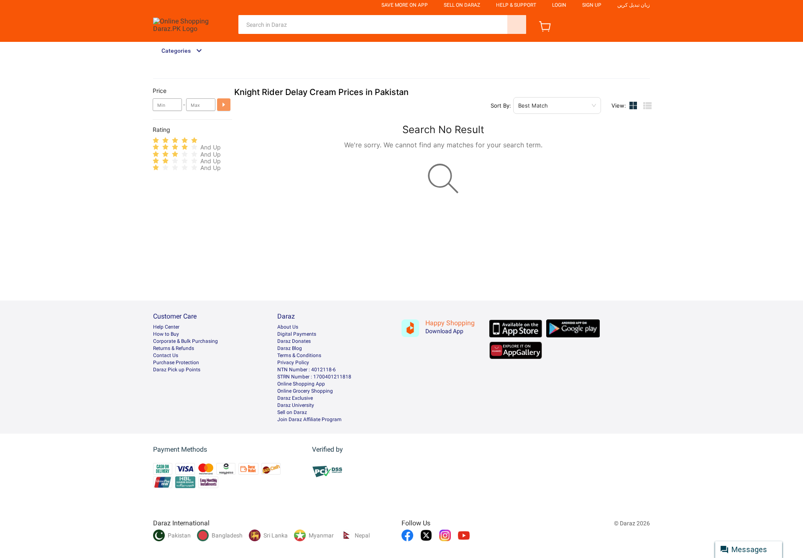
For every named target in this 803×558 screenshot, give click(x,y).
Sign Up (591, 5)
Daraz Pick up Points (176, 370)
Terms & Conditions (299, 355)
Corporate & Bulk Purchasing (185, 341)
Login (559, 5)
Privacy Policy (293, 362)
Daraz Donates (294, 341)
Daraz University (295, 405)
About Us (287, 327)
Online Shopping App (301, 384)
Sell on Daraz (292, 412)
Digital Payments (296, 334)
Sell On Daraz (462, 5)
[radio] (156, 140)
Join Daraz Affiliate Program (309, 419)
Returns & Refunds (173, 348)
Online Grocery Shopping (305, 391)
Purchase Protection (176, 362)
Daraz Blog (289, 348)
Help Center (166, 327)
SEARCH (516, 24)
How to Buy (166, 334)
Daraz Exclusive (295, 398)
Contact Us (165, 355)
